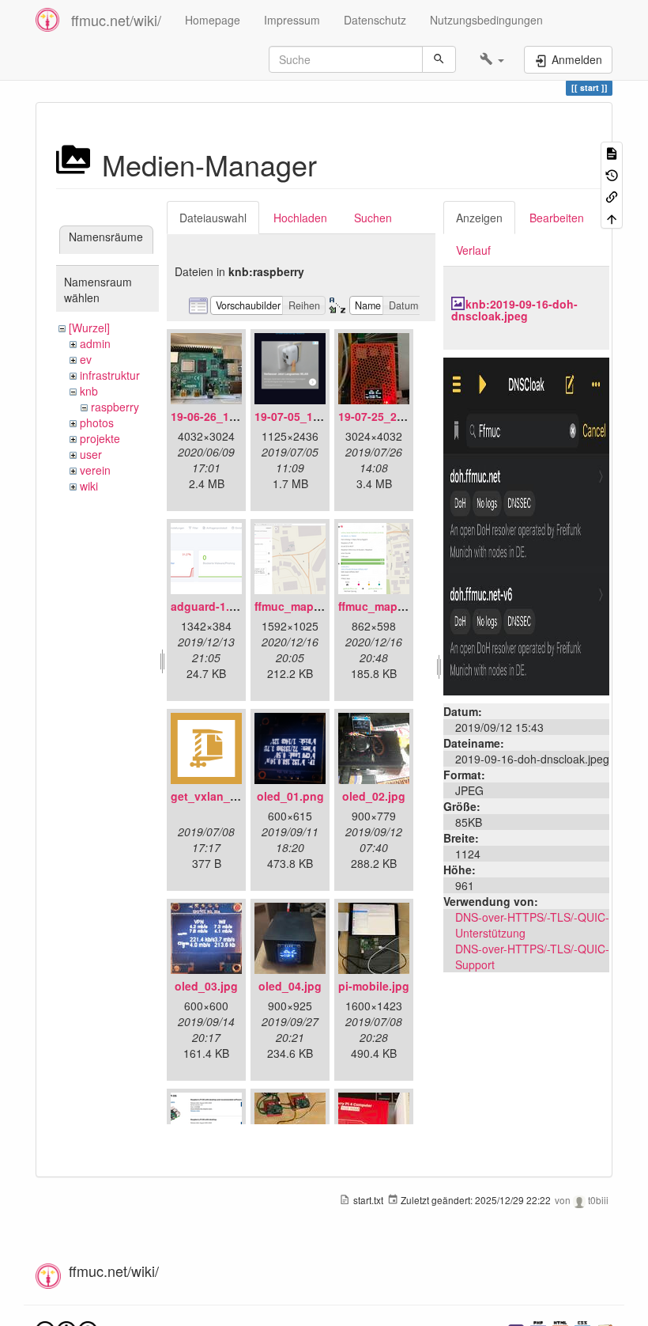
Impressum (292, 20)
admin (95, 343)
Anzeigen (479, 217)
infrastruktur (110, 375)
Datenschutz (375, 20)
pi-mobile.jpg (373, 986)
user (91, 454)
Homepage (212, 20)
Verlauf (473, 250)
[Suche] (439, 59)
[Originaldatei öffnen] (526, 524)
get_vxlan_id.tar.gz (222, 796)
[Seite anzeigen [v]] (611, 152)
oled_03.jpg (206, 986)
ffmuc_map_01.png (305, 606)
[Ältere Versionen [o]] (611, 174)
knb (89, 391)
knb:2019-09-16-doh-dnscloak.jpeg (514, 310)
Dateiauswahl (213, 217)
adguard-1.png (211, 606)
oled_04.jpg (290, 986)
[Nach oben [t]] (611, 217)
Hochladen (300, 217)
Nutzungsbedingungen (486, 20)
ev (86, 359)
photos (97, 422)
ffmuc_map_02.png (389, 606)
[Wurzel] (89, 327)
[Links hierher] (611, 196)
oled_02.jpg (373, 796)
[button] (492, 59)
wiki (89, 486)
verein (95, 470)
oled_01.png (290, 796)
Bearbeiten (556, 217)
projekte (100, 438)
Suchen (373, 217)
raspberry (115, 407)
